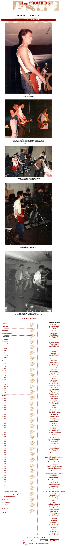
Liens (4, 512)
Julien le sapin (54, 421)
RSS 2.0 (33, 543)
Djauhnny (54, 383)
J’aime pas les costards (54, 412)
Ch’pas (54, 364)
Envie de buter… (54, 394)
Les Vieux (54, 434)
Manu (54, 446)
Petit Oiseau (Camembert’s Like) (54, 473)
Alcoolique (54, 333)
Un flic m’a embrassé (54, 504)
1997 (5, 464)
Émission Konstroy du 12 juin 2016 (13, 494)
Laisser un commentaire (28, 318)
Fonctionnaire (54, 401)
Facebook (42, 537)
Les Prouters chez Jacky (10, 491)
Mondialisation (54, 459)
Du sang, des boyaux (54, 385)
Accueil (4, 323)
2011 (5, 432)
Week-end (54, 529)
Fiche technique (7, 333)
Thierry (6, 357)
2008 (5, 439)
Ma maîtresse (54, 443)
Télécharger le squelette (42, 543)
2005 (5, 446)
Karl (5, 353)
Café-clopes (54, 360)
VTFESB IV (54, 520)
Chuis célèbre (54, 362)
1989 (5, 482)
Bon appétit (54, 349)
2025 (5, 400)
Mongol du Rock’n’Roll (54, 462)
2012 (5, 430)
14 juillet (54, 324)
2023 (5, 405)
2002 (5, 452)
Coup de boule (54, 371)
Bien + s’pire (54, 344)
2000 (5, 457)
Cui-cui (54, 378)
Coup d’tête (54, 373)
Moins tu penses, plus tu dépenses (54, 457)
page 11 (6, 386)
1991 (5, 477)
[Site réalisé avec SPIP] (25, 543)
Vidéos (4, 486)
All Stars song (54, 335)
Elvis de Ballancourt (54, 389)
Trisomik (54, 500)
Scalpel (6, 344)
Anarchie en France (54, 340)
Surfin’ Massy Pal (54, 495)
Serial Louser (54, 489)
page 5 (5, 372)
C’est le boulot (54, 355)
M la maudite (54, 441)
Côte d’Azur (54, 369)
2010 (5, 434)
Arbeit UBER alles (54, 342)
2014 (5, 425)
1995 (5, 468)
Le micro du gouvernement (54, 432)
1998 (5, 461)
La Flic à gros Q (54, 425)
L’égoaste (54, 437)
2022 (5, 407)
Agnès (54, 328)
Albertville (54, 331)
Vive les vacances (54, 509)
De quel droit (54, 380)
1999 (5, 459)
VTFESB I (54, 513)
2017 (5, 418)
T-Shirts (6, 504)
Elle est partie (54, 387)
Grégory (54, 405)
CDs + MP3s (7, 502)
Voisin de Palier (54, 511)
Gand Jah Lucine (54, 403)
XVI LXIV (54, 531)
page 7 (5, 377)
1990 (5, 479)
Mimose (6, 339)
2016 (5, 421)
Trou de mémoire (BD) (9, 496)
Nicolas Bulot (54, 464)
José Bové (54, 419)
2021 (5, 409)
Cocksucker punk (54, 367)
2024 (5, 403)
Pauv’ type (54, 471)
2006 (5, 443)
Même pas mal (54, 452)
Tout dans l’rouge (54, 498)
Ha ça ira (54, 407)
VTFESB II (54, 516)
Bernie (5, 348)
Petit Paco (54, 475)
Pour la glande (54, 477)
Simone (54, 493)
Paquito (6, 341)
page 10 (6, 384)
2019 (5, 414)
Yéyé (54, 534)
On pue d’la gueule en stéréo (54, 466)
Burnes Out (54, 353)
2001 (5, 455)
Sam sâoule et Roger (54, 484)
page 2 (5, 366)
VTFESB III (54, 518)
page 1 (5, 363)
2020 (5, 412)
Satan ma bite (54, 486)
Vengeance (54, 507)
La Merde (54, 428)
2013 (5, 427)
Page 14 (6, 392)
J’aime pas (54, 423)
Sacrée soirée (54, 482)
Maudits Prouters (54, 448)
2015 (5, 423)
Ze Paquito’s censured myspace (12, 509)
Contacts (5, 330)
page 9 (5, 381)
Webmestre (36, 537)
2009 (5, 436)
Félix (5, 350)
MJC (54, 455)
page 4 (5, 370)
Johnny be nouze (54, 416)
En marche (54, 392)
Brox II (54, 351)
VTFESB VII (54, 527)
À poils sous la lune (54, 326)
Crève (54, 376)
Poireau (6, 355)
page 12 (6, 388)
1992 (5, 475)
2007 (5, 441)
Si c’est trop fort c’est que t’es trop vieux (54, 491)
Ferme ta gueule (54, 398)
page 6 (5, 375)
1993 (5, 473)
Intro (54, 410)
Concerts (5, 326)
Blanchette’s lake (54, 346)
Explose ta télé (54, 396)
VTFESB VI (54, 525)
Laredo (54, 430)
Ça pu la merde (54, 358)
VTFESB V (54, 522)
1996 (5, 466)
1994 (5, 470)
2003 (5, 450)
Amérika (54, 337)
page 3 (5, 368)
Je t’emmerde (54, 414)
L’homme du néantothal (54, 439)
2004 (5, 448)
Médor (54, 450)
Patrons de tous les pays (54, 468)
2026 (5, 398)
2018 (5, 416)
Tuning (54, 502)
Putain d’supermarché (54, 480)
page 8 (5, 379)
